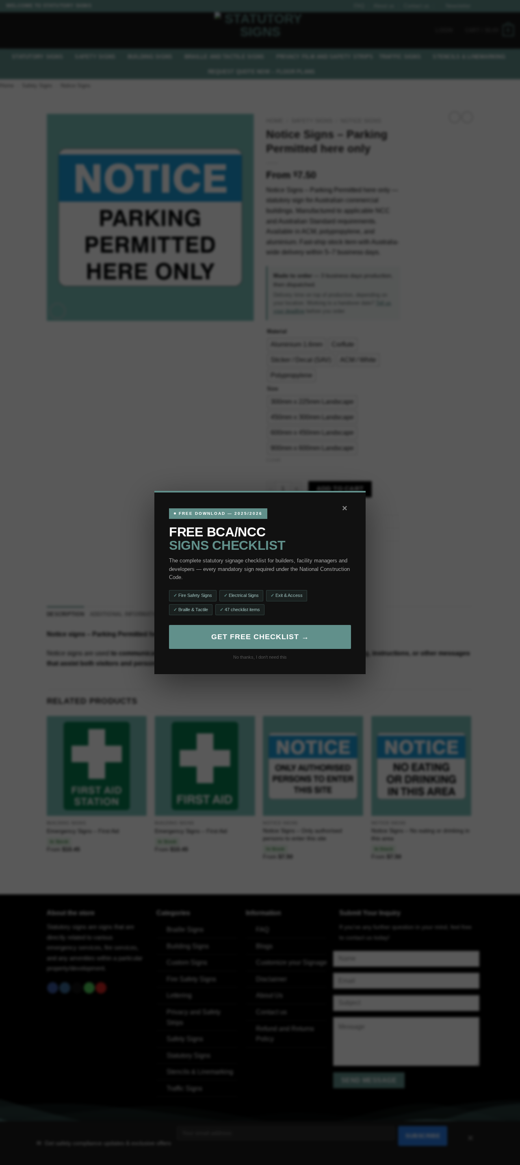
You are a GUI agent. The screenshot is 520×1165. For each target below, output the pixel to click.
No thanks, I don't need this (260, 657)
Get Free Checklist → (260, 637)
